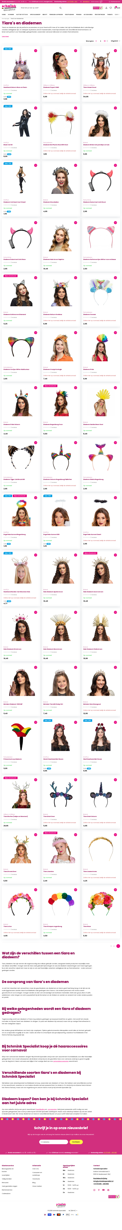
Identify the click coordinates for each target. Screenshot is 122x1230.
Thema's (110, 14)
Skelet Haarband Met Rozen (53, 759)
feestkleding (40, 1109)
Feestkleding (69, 14)
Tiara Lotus (8, 926)
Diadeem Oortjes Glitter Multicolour (16, 369)
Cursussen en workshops (37, 1173)
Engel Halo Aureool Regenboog (15, 534)
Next (118, 946)
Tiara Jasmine (48, 871)
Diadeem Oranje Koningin (52, 369)
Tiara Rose (87, 926)
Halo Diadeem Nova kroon (52, 649)
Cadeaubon (6, 1194)
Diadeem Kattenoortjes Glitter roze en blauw (99, 259)
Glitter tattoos (22, 14)
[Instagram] (94, 1190)
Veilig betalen (7, 1179)
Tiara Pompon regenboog (52, 926)
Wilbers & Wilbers (49, 85)
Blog (33, 1183)
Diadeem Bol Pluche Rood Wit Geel (55, 145)
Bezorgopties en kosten (8, 1170)
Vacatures (36, 1179)
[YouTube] (103, 1190)
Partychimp (87, 200)
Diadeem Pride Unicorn (12, 424)
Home (4, 14)
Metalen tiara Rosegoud (92, 704)
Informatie (36, 1166)
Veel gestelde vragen (9, 1186)
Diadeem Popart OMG (51, 87)
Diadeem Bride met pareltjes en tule (96, 145)
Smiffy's (6, 85)
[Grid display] (105, 41)
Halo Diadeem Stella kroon (92, 649)
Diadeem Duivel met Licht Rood (94, 202)
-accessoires (52, 1109)
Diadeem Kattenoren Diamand (15, 314)
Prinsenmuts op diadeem (13, 759)
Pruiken (78, 14)
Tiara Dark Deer (49, 816)
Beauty (45, 14)
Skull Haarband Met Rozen (92, 759)
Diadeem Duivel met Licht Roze (15, 259)
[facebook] (108, 1190)
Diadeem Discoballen (51, 202)
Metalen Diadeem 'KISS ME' (13, 704)
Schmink (11, 14)
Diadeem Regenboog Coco (53, 424)
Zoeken (60, 8)
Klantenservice (8, 1166)
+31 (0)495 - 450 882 (73, 1)
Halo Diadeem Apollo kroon (53, 592)
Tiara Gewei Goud (89, 87)
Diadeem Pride (88, 369)
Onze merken (37, 1186)
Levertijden (6, 1175)
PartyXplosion (47, 143)
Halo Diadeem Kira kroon (12, 649)
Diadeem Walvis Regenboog (93, 479)
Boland (85, 143)
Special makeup (35, 14)
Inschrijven (76, 1142)
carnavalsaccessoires (61, 1061)
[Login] (106, 8)
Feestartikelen (100, 14)
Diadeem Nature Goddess (52, 314)
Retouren (5, 1183)
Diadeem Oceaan (89, 314)
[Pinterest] (99, 1190)
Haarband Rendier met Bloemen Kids (17, 592)
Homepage (5, 18)
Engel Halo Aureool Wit (51, 534)
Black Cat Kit (8, 145)
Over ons (35, 1169)
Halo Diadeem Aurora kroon (93, 592)
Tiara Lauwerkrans (90, 871)
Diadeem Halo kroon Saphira (53, 259)
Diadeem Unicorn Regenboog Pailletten (57, 479)
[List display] (107, 41)
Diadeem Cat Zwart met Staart (15, 202)
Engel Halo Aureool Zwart (92, 534)
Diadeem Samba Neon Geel (93, 424)
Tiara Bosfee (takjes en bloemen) (16, 816)
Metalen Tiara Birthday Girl (53, 704)
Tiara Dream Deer (10, 871)
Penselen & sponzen (56, 14)
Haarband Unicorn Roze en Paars (15, 87)
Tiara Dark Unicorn (90, 816)
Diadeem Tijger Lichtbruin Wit (14, 479)
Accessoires (88, 14)
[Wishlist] (111, 8)
